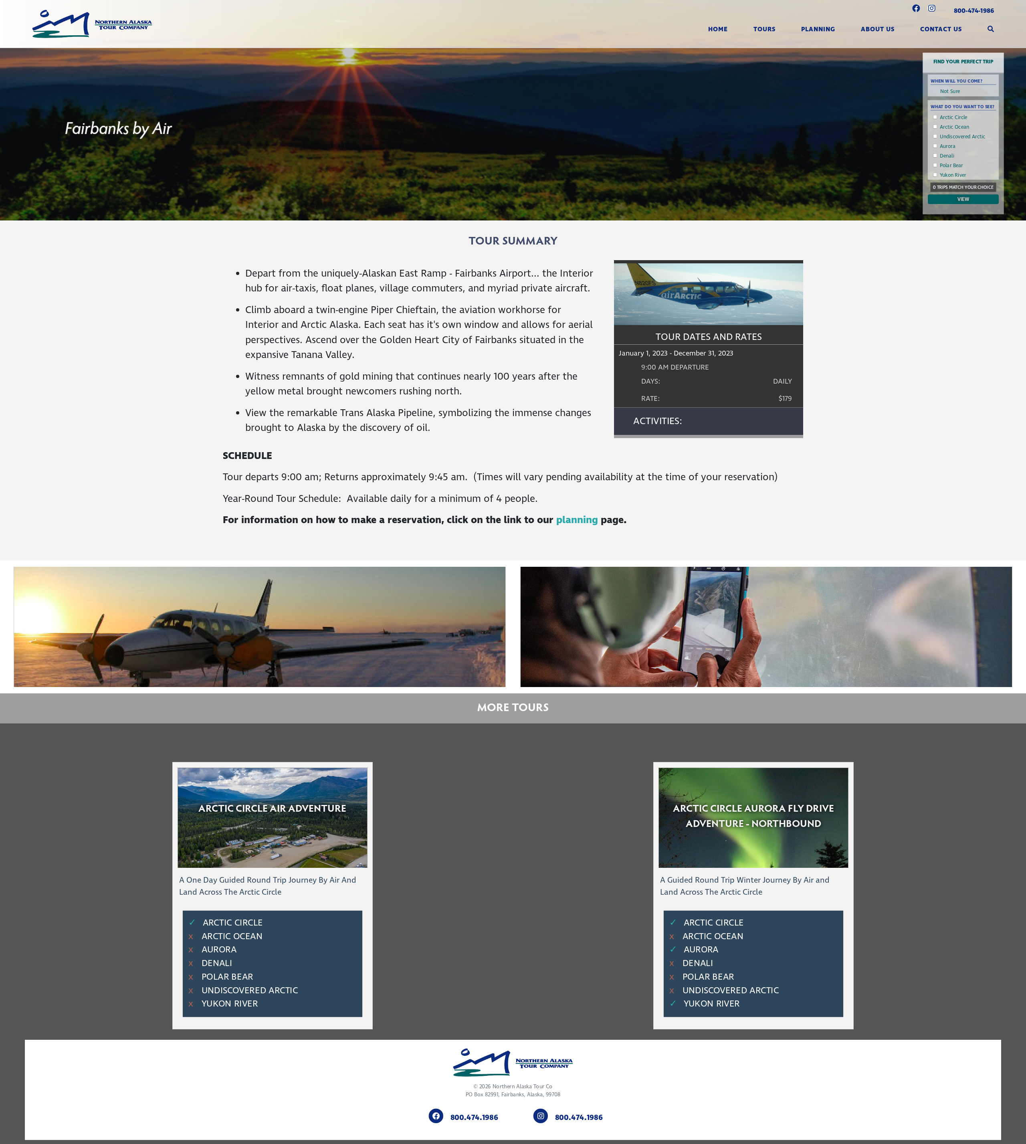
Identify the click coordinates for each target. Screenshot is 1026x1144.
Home (718, 29)
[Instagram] (931, 9)
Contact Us (941, 29)
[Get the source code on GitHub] (916, 9)
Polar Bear (951, 165)
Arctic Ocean (954, 127)
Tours (764, 29)
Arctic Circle (953, 117)
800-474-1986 (974, 10)
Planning (818, 29)
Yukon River (953, 175)
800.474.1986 (474, 1118)
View (963, 199)
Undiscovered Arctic (963, 136)
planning (578, 520)
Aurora (947, 146)
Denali (947, 156)
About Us (878, 29)
